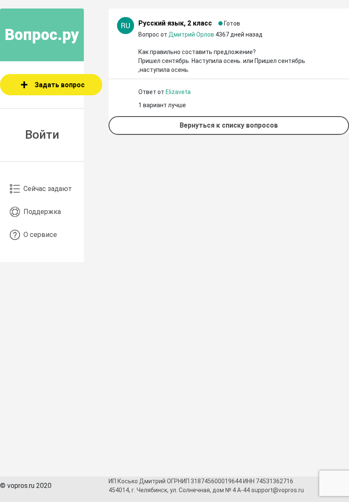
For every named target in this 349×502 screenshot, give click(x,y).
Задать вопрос (59, 85)
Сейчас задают (47, 189)
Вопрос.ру (42, 35)
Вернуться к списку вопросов (229, 125)
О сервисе (40, 235)
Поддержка (42, 212)
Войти (42, 135)
